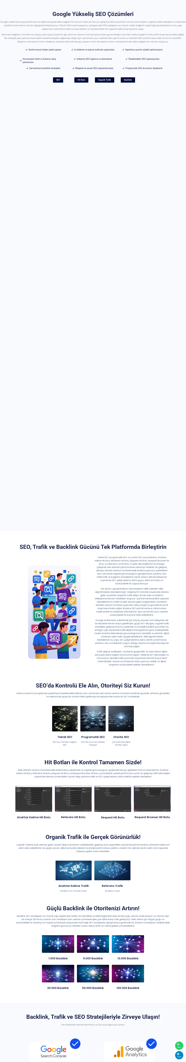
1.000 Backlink (58, 958)
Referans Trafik (112, 886)
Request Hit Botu (112, 817)
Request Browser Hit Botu (152, 817)
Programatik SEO (93, 737)
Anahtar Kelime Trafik (73, 886)
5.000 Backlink (93, 958)
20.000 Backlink (58, 988)
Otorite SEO (121, 737)
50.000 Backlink (93, 988)
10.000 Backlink (128, 958)
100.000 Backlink (128, 988)
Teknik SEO (64, 737)
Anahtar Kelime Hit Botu (34, 817)
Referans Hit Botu (73, 817)
